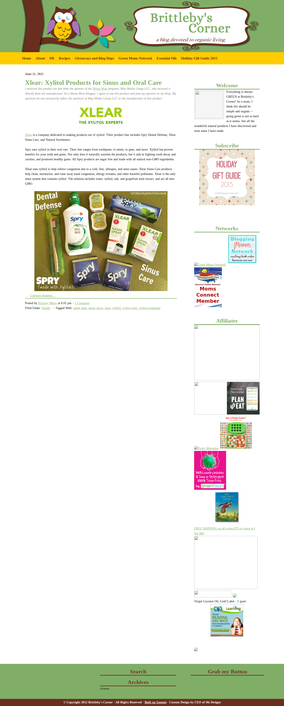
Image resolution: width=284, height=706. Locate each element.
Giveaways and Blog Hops (93, 60)
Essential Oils (167, 58)
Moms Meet (100, 88)
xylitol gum (129, 308)
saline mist (80, 308)
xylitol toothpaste (149, 308)
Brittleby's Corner (53, 9)
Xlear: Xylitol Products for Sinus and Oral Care (93, 82)
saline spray (95, 308)
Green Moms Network (134, 60)
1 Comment (82, 303)
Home (26, 58)
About (39, 60)
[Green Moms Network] (210, 264)
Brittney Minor (47, 303)
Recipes (64, 58)
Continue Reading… (42, 295)
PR (50, 60)
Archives (104, 688)
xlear (107, 308)
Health (46, 308)
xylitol (116, 308)
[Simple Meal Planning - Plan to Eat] (243, 413)
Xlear (28, 135)
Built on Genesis (155, 702)
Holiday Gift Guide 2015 (199, 58)
